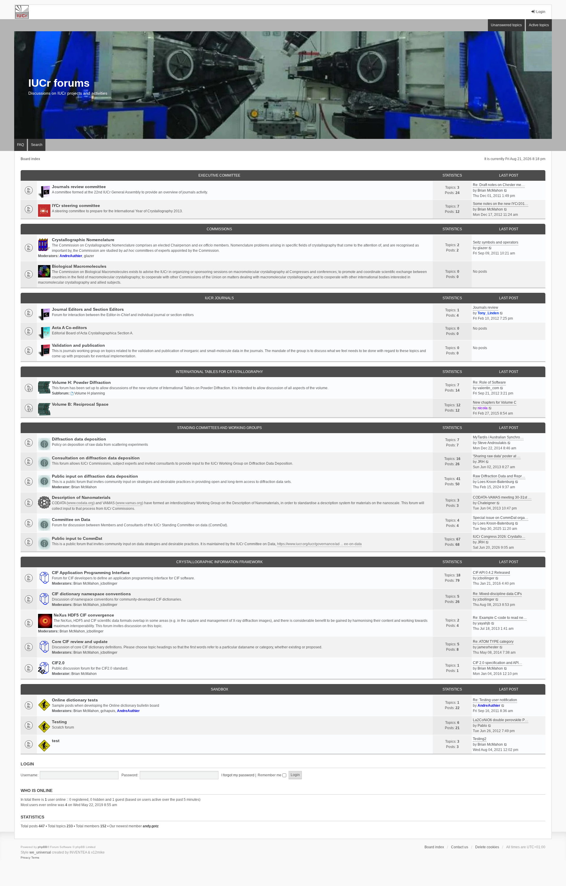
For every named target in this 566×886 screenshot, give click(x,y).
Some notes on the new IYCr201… (500, 204)
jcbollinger (109, 583)
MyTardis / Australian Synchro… (498, 437)
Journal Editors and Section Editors (88, 309)
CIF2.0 (58, 662)
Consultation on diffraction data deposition (96, 458)
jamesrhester (488, 647)
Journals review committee (79, 186)
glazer (89, 256)
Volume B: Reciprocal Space (80, 404)
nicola (483, 408)
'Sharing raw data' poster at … (497, 456)
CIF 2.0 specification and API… (497, 663)
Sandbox (219, 689)
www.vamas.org (129, 503)
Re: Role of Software (489, 382)
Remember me (270, 775)
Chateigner (487, 503)
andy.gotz (151, 826)
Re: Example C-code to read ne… (500, 618)
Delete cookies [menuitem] (487, 847)
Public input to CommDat (77, 538)
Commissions (219, 229)
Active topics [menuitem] (539, 25)
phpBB (42, 847)
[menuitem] (25, 857)
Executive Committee (219, 175)
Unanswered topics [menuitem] (506, 25)
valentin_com (488, 388)
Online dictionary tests (75, 700)
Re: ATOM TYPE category (493, 642)
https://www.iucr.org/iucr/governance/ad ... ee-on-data (319, 544)
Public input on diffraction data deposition (95, 476)
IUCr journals (219, 298)
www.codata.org (80, 503)
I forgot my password (237, 775)
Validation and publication (78, 345)
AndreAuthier (71, 256)
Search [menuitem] (36, 145)
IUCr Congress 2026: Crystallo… (499, 537)
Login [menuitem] (540, 12)
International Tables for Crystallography (219, 372)
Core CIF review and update (80, 641)
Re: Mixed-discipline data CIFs (497, 594)
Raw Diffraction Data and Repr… (499, 476)
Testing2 (479, 739)
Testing (59, 721)
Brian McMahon (490, 190)
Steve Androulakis (492, 443)
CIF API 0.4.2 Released (491, 573)
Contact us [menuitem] (459, 847)
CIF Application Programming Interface (91, 572)
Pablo (482, 726)
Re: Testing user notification (495, 700)
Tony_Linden (488, 313)
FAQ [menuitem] (20, 145)
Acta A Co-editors (69, 327)
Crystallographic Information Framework (219, 562)
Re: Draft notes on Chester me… (499, 185)
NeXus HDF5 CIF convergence (84, 615)
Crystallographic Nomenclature (83, 239)
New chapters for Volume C (494, 402)
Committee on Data (71, 519)
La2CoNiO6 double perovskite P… (500, 720)
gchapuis (108, 711)
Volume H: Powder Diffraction (81, 382)
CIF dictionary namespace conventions (91, 593)
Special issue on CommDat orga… (500, 518)
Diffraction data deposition (79, 439)
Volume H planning (89, 393)
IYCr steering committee (76, 205)
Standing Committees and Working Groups (219, 428)
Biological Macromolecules (79, 266)
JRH (481, 462)
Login (27, 764)
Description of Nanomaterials (81, 497)
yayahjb (484, 623)
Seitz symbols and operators (495, 242)
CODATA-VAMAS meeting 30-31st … (502, 497)
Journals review (485, 307)
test (56, 740)
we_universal (40, 852)
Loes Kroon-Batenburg (496, 482)
